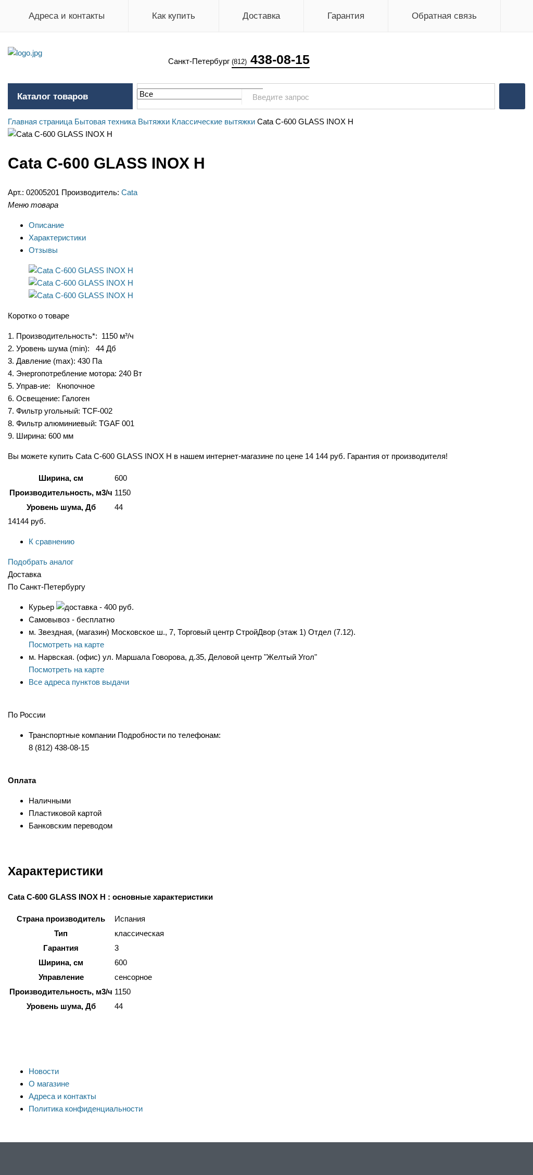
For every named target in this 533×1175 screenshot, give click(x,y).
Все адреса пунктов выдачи (79, 682)
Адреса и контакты (67, 16)
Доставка (261, 16)
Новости (44, 1071)
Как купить (173, 16)
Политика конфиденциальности (86, 1108)
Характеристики (57, 237)
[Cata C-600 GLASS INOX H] (81, 270)
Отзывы (43, 250)
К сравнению (51, 541)
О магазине (49, 1083)
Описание (46, 225)
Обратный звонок (512, 96)
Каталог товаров (52, 96)
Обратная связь (444, 16)
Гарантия (345, 16)
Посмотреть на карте (66, 644)
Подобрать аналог (40, 561)
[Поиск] (481, 97)
